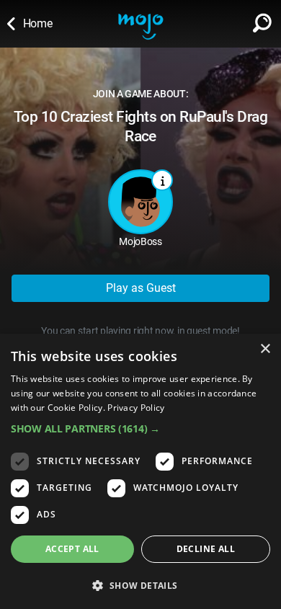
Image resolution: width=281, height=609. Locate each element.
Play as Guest (141, 288)
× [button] (264, 349)
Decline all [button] (206, 549)
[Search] (262, 20)
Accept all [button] (72, 549)
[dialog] (140, 471)
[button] (140, 428)
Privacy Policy (135, 407)
